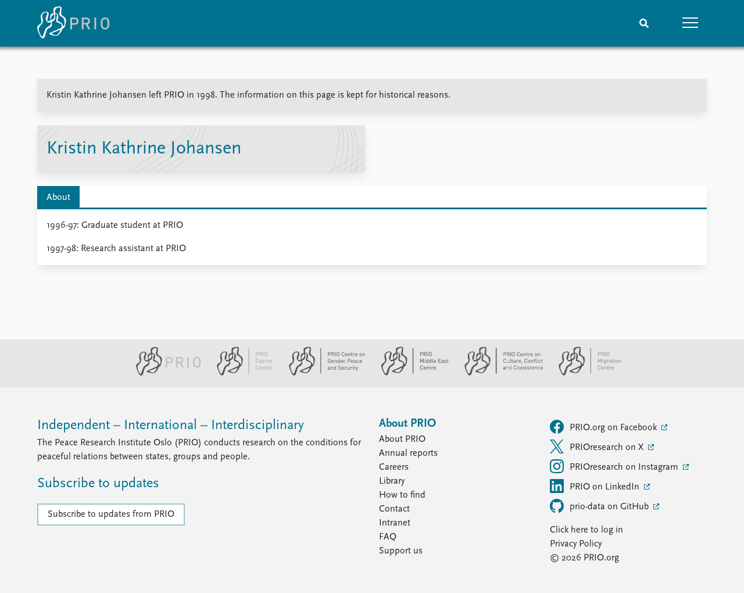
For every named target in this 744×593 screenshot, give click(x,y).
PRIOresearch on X (608, 447)
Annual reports (408, 453)
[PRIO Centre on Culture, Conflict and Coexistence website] (499, 373)
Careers (394, 467)
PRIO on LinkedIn (606, 487)
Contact (394, 509)
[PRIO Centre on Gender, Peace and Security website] (322, 373)
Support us (401, 551)
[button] (690, 23)
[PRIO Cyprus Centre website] (240, 373)
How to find (402, 495)
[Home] (73, 23)
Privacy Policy (576, 544)
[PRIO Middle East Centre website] (410, 373)
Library (392, 481)
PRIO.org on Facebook (614, 428)
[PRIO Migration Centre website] (583, 373)
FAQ (387, 537)
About (58, 197)
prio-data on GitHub (610, 507)
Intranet (394, 523)
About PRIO (402, 439)
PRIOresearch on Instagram (625, 467)
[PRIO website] (163, 373)
